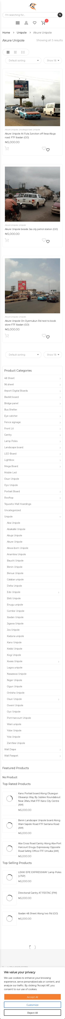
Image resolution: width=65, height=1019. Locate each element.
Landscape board (13, 447)
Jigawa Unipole (15, 623)
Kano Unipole (14, 642)
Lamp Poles (11, 441)
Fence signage (12, 422)
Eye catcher (11, 415)
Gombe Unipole (15, 611)
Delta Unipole (14, 585)
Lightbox (9, 460)
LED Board (10, 453)
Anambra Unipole (16, 554)
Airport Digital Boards (16, 390)
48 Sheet (9, 378)
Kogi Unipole (14, 655)
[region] (32, 993)
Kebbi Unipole (14, 648)
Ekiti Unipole (14, 598)
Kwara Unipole (14, 661)
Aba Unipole (13, 522)
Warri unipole (14, 724)
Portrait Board (12, 491)
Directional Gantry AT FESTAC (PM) (37, 892)
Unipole (22, 32)
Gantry (8, 434)
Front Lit (9, 428)
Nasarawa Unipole (17, 673)
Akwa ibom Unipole (17, 548)
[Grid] (8, 52)
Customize (32, 1005)
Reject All (32, 1012)
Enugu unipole (15, 604)
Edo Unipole (13, 592)
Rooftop (8, 497)
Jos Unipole (13, 629)
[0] (45, 23)
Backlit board (11, 397)
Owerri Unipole (15, 705)
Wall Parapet (11, 755)
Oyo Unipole (11, 485)
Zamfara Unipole (16, 743)
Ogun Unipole (14, 686)
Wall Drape (10, 749)
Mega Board (11, 466)
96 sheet (9, 384)
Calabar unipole (15, 579)
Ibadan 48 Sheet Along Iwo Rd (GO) (38, 913)
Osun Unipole (11, 478)
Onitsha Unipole (15, 692)
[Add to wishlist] (46, 149)
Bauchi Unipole (15, 560)
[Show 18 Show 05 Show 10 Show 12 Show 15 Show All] (53, 60)
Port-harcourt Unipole (19, 718)
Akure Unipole (11, 129)
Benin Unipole (14, 566)
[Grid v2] (15, 52)
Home (6, 32)
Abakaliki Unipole (16, 529)
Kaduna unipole (15, 636)
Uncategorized (25, 129)
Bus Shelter (10, 409)
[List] (23, 52)
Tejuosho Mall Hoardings (17, 504)
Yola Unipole (13, 736)
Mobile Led (10, 472)
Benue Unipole (15, 573)
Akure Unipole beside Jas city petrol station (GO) (31, 229)
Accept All (32, 997)
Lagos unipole (14, 667)
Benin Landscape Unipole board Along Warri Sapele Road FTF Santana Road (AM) (39, 824)
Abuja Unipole (14, 535)
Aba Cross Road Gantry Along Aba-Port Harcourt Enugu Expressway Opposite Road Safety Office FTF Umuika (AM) (39, 847)
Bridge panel (11, 403)
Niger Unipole (14, 680)
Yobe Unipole (14, 730)
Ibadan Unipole (15, 617)
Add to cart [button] (7, 149)
